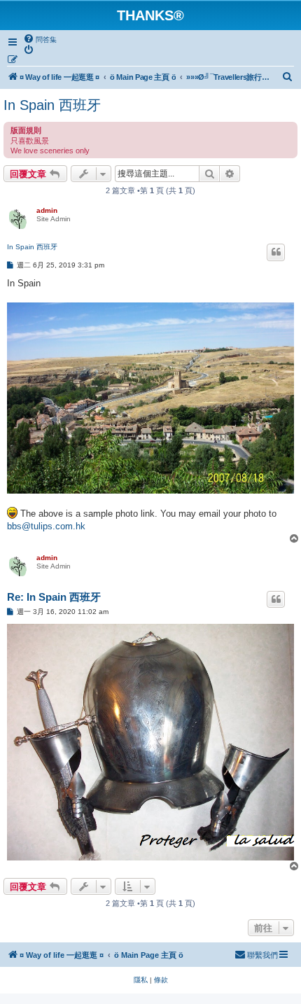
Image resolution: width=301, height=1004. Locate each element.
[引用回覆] (276, 252)
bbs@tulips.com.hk (46, 526)
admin (46, 210)
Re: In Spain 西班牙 (54, 597)
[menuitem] (40, 39)
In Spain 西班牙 (52, 105)
